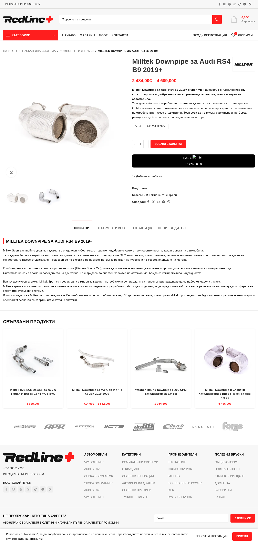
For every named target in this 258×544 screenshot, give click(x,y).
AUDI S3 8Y (92, 490)
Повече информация (212, 536)
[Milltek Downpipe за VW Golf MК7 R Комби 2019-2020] (97, 359)
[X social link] (153, 202)
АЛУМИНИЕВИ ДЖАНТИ (138, 483)
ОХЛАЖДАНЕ (131, 469)
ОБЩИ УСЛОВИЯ (226, 462)
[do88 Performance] (144, 427)
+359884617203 (13, 468)
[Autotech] (84, 427)
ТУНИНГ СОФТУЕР (135, 497)
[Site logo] (28, 19)
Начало (8, 51)
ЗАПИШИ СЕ (243, 518)
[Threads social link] (229, 4)
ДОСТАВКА (222, 483)
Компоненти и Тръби (77, 51)
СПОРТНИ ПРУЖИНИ (136, 490)
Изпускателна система (37, 51)
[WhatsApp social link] (234, 4)
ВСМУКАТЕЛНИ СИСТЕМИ (140, 462)
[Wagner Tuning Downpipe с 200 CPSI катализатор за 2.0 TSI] (161, 359)
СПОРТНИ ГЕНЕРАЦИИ (138, 476)
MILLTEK (174, 476)
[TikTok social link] (239, 4)
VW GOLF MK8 (94, 462)
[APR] (55, 427)
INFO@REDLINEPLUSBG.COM (23, 4)
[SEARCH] (217, 19)
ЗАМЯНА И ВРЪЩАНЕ (230, 476)
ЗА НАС (220, 497)
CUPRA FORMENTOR (98, 476)
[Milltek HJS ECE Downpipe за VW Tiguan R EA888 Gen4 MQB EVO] (33, 359)
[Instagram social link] (224, 4)
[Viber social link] (250, 4)
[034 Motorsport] (25, 427)
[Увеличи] (11, 172)
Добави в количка (168, 143)
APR (171, 490)
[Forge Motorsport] (233, 427)
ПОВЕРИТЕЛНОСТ (227, 469)
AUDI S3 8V (92, 469)
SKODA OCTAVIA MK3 (98, 483)
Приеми (242, 536)
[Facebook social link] (219, 4)
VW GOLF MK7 (94, 497)
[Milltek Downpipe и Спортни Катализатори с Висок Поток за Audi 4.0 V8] (225, 359)
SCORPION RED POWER (185, 483)
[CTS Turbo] (114, 427)
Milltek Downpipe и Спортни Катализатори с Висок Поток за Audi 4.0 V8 (225, 393)
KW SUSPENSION (180, 497)
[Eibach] (173, 427)
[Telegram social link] (244, 4)
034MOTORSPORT (181, 469)
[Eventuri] (203, 427)
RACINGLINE (177, 462)
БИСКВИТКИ (223, 490)
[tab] (82, 226)
